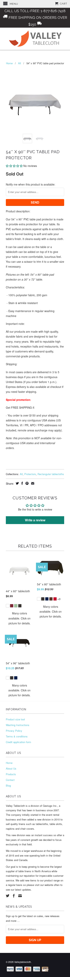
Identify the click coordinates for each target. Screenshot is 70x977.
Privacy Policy (14, 731)
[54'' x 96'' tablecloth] (19, 675)
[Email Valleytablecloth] (20, 895)
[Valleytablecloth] (35, 39)
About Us (11, 768)
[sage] (16, 606)
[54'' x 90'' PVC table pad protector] (35, 101)
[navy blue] (47, 599)
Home (9, 763)
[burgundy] (11, 606)
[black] (20, 606)
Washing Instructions (17, 725)
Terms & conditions (17, 736)
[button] (14, 166)
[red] (55, 599)
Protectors (30, 474)
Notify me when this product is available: (30, 184)
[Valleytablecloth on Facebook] (14, 895)
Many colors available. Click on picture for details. (19, 618)
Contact (10, 780)
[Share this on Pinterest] (26, 483)
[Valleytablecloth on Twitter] (7, 895)
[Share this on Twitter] (17, 483)
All (19, 63)
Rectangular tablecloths (51, 474)
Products (11, 774)
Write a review (35, 520)
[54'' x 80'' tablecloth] (50, 596)
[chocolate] (51, 599)
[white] (7, 606)
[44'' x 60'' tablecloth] (19, 603)
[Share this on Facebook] (22, 483)
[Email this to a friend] (32, 483)
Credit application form (18, 742)
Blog (8, 785)
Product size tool (15, 719)
